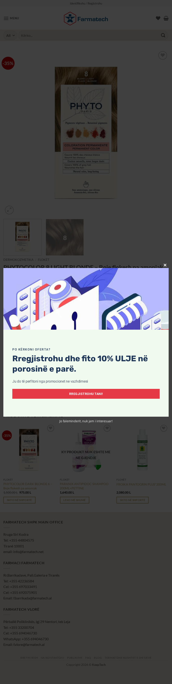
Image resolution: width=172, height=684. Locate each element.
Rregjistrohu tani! (86, 394)
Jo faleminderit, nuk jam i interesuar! (86, 421)
